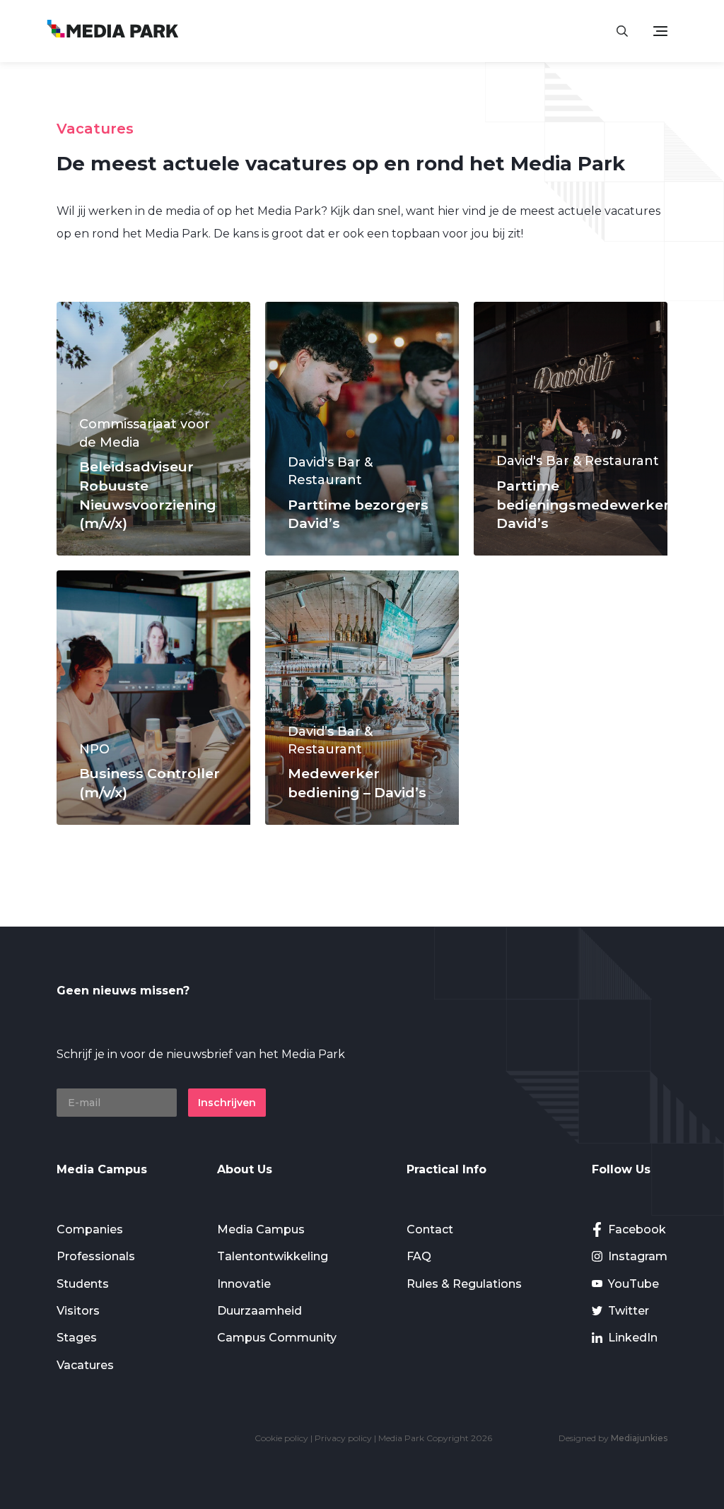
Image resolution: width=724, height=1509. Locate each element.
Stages (77, 1337)
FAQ (419, 1256)
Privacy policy (343, 1438)
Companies (90, 1229)
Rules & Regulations (464, 1284)
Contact (430, 1229)
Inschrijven (227, 1102)
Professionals (96, 1256)
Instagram (637, 1256)
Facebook (637, 1229)
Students (83, 1284)
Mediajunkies (639, 1438)
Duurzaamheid (259, 1310)
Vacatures (85, 1365)
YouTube (633, 1284)
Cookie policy (281, 1438)
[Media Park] (112, 31)
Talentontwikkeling (272, 1256)
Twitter (628, 1310)
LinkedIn (633, 1337)
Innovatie (244, 1284)
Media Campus (261, 1229)
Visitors (78, 1310)
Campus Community (277, 1337)
